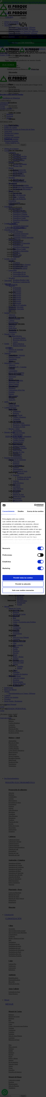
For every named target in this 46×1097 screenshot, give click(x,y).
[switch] (40, 555)
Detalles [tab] (21, 511)
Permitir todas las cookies (23, 578)
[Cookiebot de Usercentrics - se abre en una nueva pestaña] (34, 505)
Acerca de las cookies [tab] (35, 511)
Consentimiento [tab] (8, 511)
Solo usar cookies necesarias (23, 590)
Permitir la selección (23, 584)
